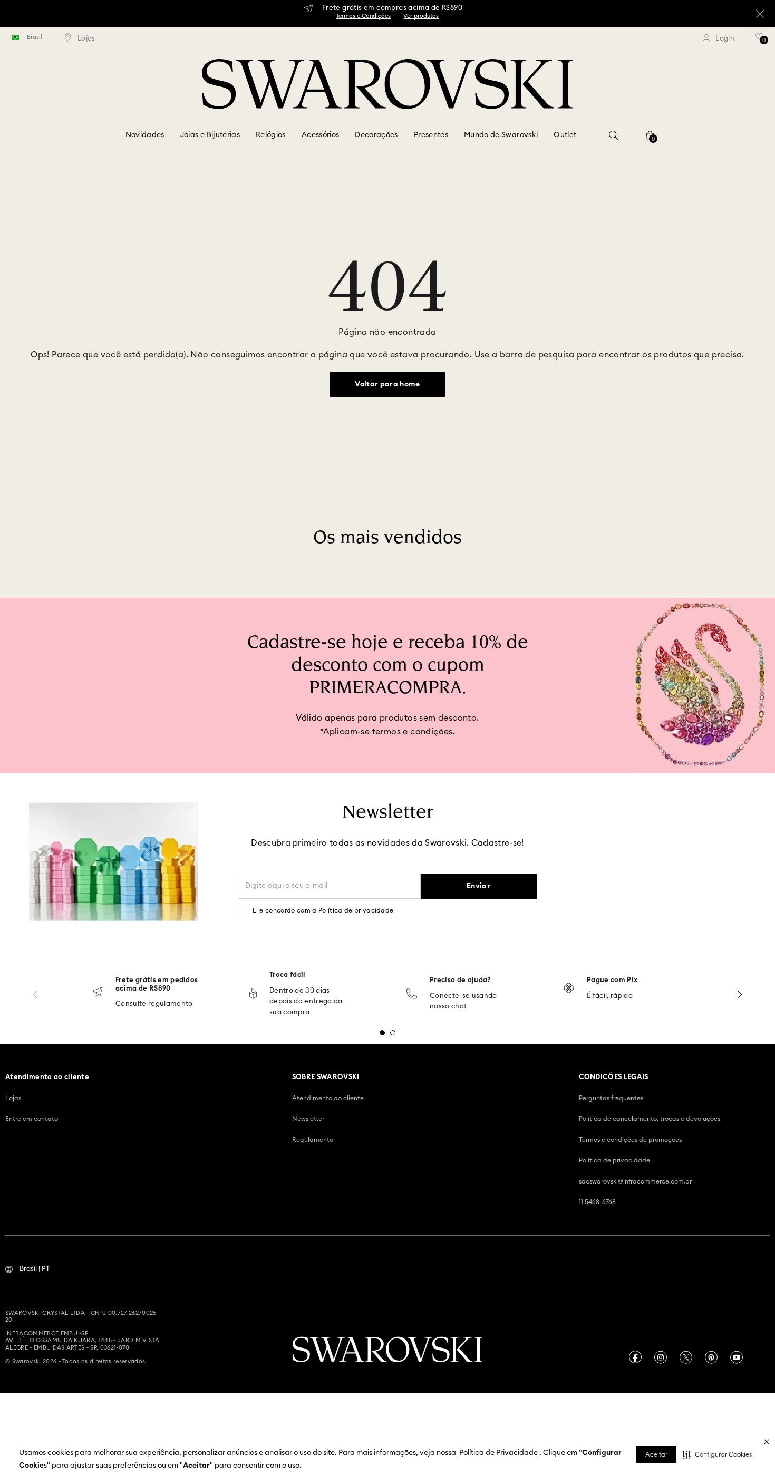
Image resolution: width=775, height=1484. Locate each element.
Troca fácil (287, 975)
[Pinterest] (711, 1357)
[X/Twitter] (686, 1357)
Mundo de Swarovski (501, 135)
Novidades (144, 135)
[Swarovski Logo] (387, 1350)
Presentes (431, 135)
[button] (717, 1454)
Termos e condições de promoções (630, 1140)
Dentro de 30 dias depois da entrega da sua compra (306, 1001)
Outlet (565, 135)
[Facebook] (635, 1357)
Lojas (13, 1098)
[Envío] (97, 993)
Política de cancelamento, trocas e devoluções (649, 1119)
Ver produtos (421, 16)
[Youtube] (736, 1357)
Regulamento (312, 1140)
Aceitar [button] (656, 1454)
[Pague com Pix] (569, 989)
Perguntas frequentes (611, 1098)
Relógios (271, 135)
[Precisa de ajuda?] (411, 994)
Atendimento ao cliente (328, 1098)
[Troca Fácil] (253, 994)
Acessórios (321, 135)
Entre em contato (31, 1119)
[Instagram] (661, 1357)
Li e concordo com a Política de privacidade (323, 910)
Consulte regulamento (154, 1004)
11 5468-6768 (597, 1202)
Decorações (376, 135)
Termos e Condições (363, 16)
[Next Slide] (739, 994)
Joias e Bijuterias (210, 135)
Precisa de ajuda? (460, 980)
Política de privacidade (614, 1160)
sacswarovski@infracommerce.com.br (635, 1181)
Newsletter (308, 1119)
